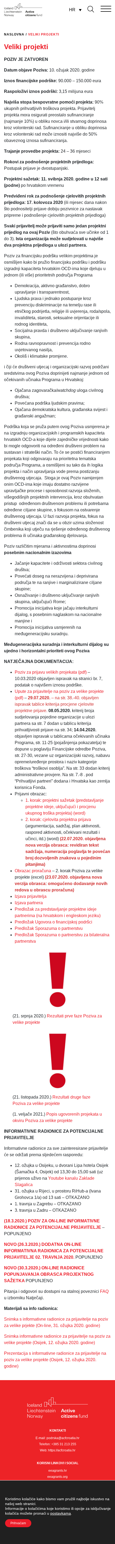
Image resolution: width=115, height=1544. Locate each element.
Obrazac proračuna (33, 870)
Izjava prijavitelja (31, 896)
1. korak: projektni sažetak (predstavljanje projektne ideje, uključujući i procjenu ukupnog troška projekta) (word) (64, 806)
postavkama (60, 1513)
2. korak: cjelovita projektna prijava (58, 819)
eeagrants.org (57, 1477)
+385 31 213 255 (63, 1444)
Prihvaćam (18, 1523)
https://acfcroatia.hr (61, 1450)
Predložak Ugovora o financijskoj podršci (53, 922)
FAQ (104, 1291)
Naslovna (14, 34)
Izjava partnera (29, 903)
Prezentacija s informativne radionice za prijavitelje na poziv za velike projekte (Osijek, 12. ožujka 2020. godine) (55, 1359)
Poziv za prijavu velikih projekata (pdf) (51, 672)
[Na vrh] (105, 1526)
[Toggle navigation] (98, 8)
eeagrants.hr (57, 1470)
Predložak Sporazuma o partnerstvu (49, 928)
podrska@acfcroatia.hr (63, 1438)
